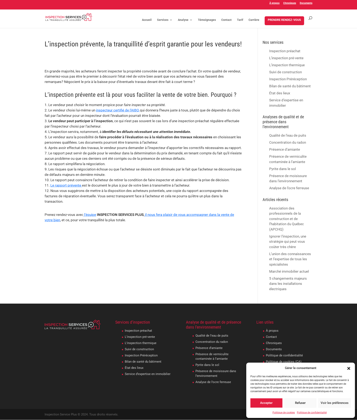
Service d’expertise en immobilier (147, 374)
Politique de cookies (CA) (283, 361)
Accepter (266, 403)
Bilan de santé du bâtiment (290, 86)
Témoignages (207, 19)
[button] (349, 368)
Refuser (300, 403)
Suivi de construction (285, 72)
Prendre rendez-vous (284, 19)
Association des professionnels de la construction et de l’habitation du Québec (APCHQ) (286, 218)
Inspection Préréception (288, 79)
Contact (226, 19)
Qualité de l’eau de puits (287, 135)
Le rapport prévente (66, 185)
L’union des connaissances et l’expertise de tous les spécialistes (290, 259)
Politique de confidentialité (312, 412)
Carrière (254, 19)
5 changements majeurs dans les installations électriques (288, 283)
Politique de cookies (284, 412)
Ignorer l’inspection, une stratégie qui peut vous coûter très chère (287, 241)
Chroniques (289, 3)
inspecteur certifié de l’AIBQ (118, 110)
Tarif (240, 19)
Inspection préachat (284, 51)
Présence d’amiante (284, 149)
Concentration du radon (287, 142)
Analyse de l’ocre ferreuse (289, 188)
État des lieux (279, 93)
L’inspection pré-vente (286, 58)
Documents (306, 3)
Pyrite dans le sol (282, 169)
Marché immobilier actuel (289, 271)
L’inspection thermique (287, 65)
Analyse (183, 19)
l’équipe (89, 215)
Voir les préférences (335, 403)
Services (162, 19)
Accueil (147, 19)
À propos (274, 3)
